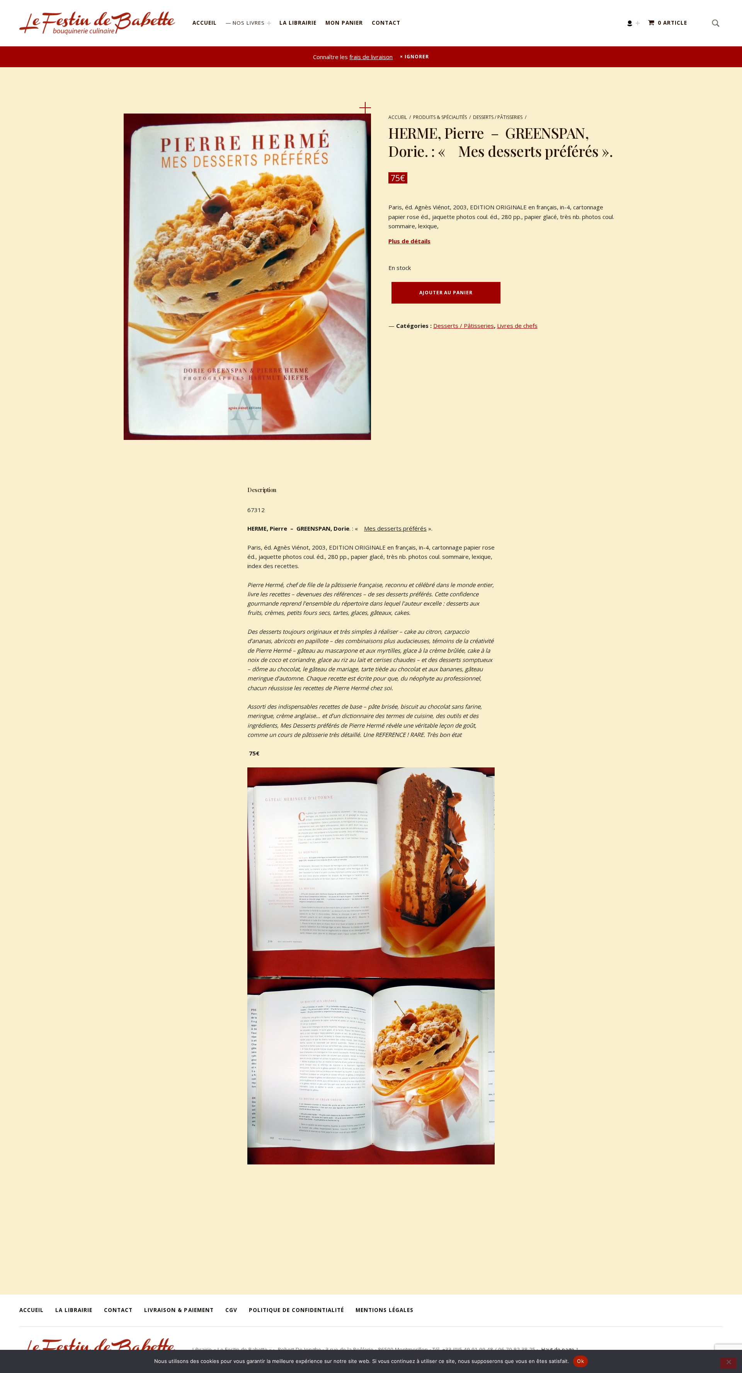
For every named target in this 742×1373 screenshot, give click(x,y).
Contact (386, 22)
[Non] (728, 1363)
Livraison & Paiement (178, 1310)
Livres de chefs (517, 325)
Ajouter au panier (445, 292)
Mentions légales (385, 1310)
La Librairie (298, 22)
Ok (580, 1361)
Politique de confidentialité (296, 1310)
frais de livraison (371, 57)
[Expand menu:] (638, 23)
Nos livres (249, 22)
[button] (365, 108)
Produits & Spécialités (440, 117)
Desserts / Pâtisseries (497, 117)
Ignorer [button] (417, 56)
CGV (231, 1310)
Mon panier (344, 22)
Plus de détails (409, 241)
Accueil (204, 22)
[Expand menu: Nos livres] (269, 23)
